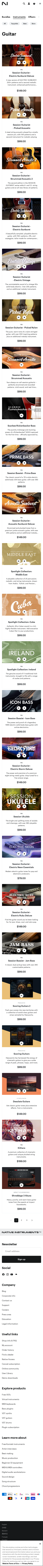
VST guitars (7, 1418)
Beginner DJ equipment (12, 1463)
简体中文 (5, 1534)
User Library (7, 1373)
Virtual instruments (10, 1399)
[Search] (24, 3)
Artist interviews (9, 1449)
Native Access (8, 1359)
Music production (10, 1458)
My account (7, 1345)
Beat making (7, 1453)
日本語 (4, 1527)
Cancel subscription (11, 1364)
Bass (25, 23)
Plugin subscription (10, 1427)
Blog (4, 1291)
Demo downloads (10, 1378)
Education (6, 1319)
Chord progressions (11, 1486)
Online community (10, 1369)
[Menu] (40, 3)
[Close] (40, 1543)
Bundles (6, 17)
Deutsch (4, 1530)
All (5, 23)
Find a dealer (7, 1355)
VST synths (7, 1413)
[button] (19, 63)
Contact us (7, 1300)
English (4, 1524)
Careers (5, 1310)
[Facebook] (3, 1274)
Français (5, 1537)
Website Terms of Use (10, 1563)
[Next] (32, 1220)
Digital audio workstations (13, 1472)
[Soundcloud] (16, 1274)
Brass (34, 23)
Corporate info (8, 1296)
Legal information (10, 1324)
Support (5, 1305)
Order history (8, 1350)
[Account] (29, 3)
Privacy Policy (27, 1563)
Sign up (21, 1259)
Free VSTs (6, 1395)
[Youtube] (11, 1274)
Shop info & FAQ (9, 1341)
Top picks (14, 23)
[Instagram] (7, 1274)
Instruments (19, 17)
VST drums (7, 1423)
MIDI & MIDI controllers (12, 1467)
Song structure (9, 1481)
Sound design (8, 1477)
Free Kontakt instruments (13, 1444)
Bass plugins (7, 1409)
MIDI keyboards (9, 1404)
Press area (6, 1314)
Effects (31, 17)
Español (4, 1540)
